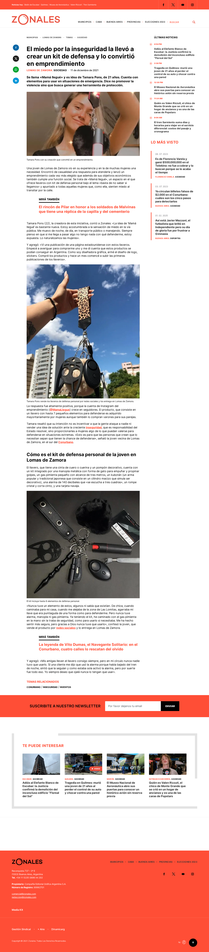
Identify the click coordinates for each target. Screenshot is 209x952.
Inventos (65, 687)
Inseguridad (50, 687)
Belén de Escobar (31, 5)
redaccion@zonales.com (24, 897)
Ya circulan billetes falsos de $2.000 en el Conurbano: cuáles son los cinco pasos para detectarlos (174, 196)
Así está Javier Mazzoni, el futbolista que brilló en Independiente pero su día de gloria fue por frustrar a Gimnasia (172, 227)
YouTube (182, 4)
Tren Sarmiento (89, 5)
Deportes (175, 238)
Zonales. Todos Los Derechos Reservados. (47, 941)
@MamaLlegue (60, 409)
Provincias (133, 22)
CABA (99, 22)
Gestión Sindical (21, 929)
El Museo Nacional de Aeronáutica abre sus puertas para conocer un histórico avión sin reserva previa (174, 90)
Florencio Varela (164, 177)
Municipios (84, 22)
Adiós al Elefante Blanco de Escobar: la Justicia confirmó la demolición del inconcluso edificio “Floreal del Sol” (174, 53)
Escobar (27, 779)
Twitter (173, 4)
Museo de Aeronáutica (59, 5)
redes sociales (66, 627)
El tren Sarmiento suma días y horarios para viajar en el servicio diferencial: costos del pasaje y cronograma (174, 127)
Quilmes (44, 5)
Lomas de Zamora (52, 37)
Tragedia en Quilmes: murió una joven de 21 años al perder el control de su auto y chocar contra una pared (174, 72)
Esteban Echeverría (159, 779)
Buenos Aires (114, 22)
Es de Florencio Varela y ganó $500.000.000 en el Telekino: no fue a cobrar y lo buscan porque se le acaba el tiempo (174, 165)
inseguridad (94, 427)
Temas (69, 37)
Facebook (163, 4)
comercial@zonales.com (24, 893)
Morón (110, 779)
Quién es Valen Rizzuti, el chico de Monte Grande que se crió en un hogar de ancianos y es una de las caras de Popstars (174, 108)
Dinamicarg (58, 929)
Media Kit (17, 909)
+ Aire (41, 929)
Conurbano (65, 442)
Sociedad (82, 37)
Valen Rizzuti (76, 5)
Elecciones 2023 (155, 22)
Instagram (192, 4)
